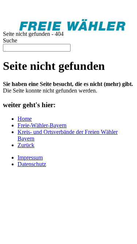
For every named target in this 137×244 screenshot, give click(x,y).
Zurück (26, 145)
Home (25, 119)
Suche (10, 40)
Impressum (30, 157)
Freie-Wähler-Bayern (42, 125)
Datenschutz (32, 164)
